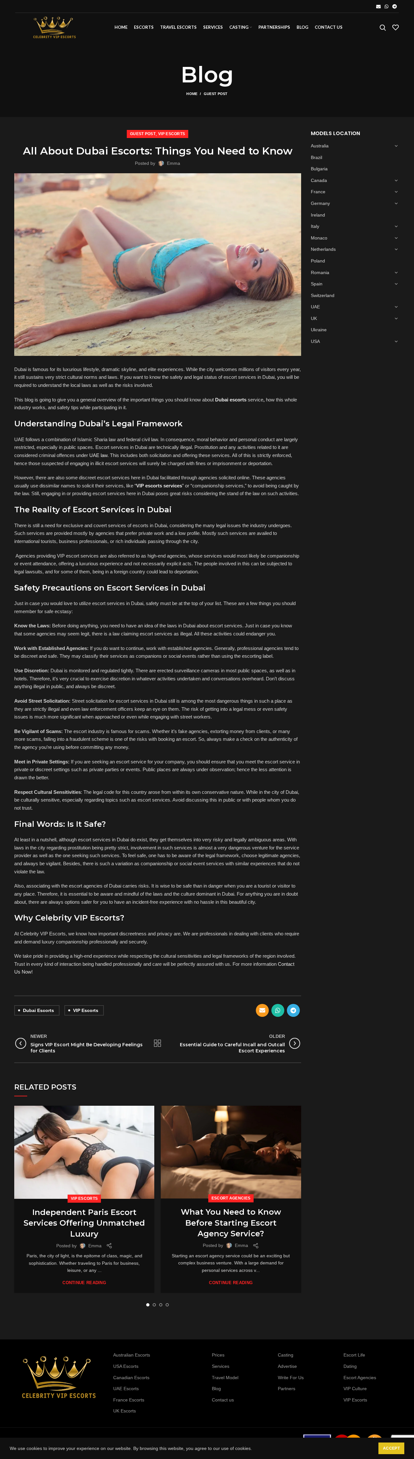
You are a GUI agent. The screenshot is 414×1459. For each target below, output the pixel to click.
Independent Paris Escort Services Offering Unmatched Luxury (84, 1223)
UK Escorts (124, 1410)
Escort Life (354, 1355)
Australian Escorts (131, 1355)
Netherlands (323, 249)
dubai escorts (38, 1010)
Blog (216, 1388)
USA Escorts (125, 1366)
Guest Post (216, 94)
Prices (218, 1355)
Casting (285, 1355)
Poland (318, 260)
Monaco (319, 237)
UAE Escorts (126, 1388)
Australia (320, 145)
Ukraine (319, 329)
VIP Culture (355, 1388)
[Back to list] (157, 1043)
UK (314, 318)
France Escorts (128, 1399)
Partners (286, 1388)
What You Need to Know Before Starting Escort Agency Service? (231, 1222)
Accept (391, 1448)
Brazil (316, 157)
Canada (319, 180)
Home (191, 94)
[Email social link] (378, 6)
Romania (320, 272)
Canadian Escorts (131, 1377)
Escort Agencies (231, 1198)
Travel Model (225, 1377)
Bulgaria (319, 168)
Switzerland (322, 295)
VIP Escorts (171, 134)
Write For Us (291, 1377)
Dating (350, 1366)
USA (315, 341)
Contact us (223, 1399)
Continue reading (84, 1283)
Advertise (287, 1366)
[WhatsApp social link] (386, 6)
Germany (320, 203)
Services (220, 1366)
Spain (316, 283)
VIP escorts (85, 1010)
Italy (315, 226)
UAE (315, 306)
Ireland (318, 215)
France (318, 191)
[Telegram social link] (394, 6)
